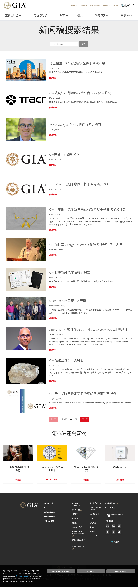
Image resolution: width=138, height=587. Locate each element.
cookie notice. (22, 576)
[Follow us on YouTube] (119, 526)
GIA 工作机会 (94, 514)
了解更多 (18, 479)
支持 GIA (93, 527)
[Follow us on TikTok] (119, 532)
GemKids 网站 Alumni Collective (78, 533)
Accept (90, 571)
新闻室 (74, 523)
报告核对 (74, 5)
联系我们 (93, 531)
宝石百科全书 (48, 503)
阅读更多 (53, 77)
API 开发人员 (94, 536)
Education (48, 508)
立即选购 (120, 479)
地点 (91, 518)
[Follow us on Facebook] (107, 526)
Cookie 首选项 (110, 508)
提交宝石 (83, 5)
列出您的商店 (95, 5)
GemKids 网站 (77, 527)
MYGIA (115, 5)
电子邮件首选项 (110, 503)
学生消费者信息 (95, 503)
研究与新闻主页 (49, 512)
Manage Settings (61, 571)
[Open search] (132, 5)
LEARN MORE (52, 479)
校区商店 (106, 5)
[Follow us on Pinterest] (113, 532)
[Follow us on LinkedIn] (113, 526)
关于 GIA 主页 (49, 521)
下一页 (85, 419)
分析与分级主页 (49, 516)
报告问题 (93, 523)
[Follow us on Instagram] (107, 532)
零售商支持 (76, 510)
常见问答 (75, 518)
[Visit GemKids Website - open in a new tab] (115, 542)
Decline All (121, 571)
